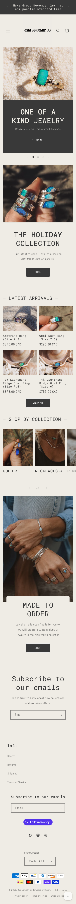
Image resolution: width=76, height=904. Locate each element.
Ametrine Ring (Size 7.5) (14, 337)
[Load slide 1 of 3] (33, 157)
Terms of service (39, 896)
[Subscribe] (61, 715)
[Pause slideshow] (69, 157)
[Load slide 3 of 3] (42, 157)
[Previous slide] (27, 157)
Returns (11, 764)
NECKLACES (46, 470)
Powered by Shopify (42, 890)
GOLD (8, 470)
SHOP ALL (38, 140)
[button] (8, 30)
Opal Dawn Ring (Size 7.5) (52, 337)
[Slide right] (46, 488)
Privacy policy (21, 896)
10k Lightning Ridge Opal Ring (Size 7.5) (16, 383)
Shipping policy (58, 896)
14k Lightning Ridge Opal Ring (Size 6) (52, 383)
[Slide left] (30, 488)
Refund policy (61, 890)
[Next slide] (49, 157)
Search (11, 756)
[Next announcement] (69, 7)
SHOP (38, 272)
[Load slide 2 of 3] (38, 157)
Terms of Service (17, 782)
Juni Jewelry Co (25, 890)
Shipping (12, 773)
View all (38, 403)
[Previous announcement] (7, 7)
